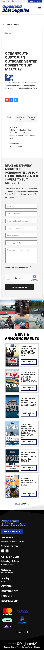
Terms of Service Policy (12, 647)
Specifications (20, 118)
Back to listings (13, 24)
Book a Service (12, 531)
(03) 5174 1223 (11, 546)
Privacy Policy (27, 647)
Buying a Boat (10, 600)
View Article (29, 361)
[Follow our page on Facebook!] (3, 551)
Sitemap (37, 647)
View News (21, 503)
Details (9, 117)
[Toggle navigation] (39, 8)
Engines (7, 596)
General (7, 586)
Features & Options (31, 118)
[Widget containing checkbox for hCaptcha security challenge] (22, 278)
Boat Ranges (10, 591)
